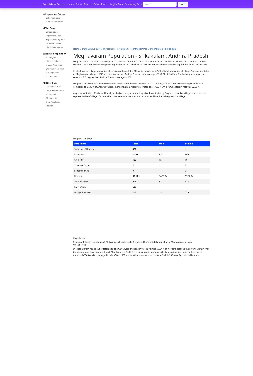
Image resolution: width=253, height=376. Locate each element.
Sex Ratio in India (53, 86)
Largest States (52, 32)
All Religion (51, 57)
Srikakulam (123, 48)
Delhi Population (53, 18)
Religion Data (116, 4)
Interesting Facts (133, 4)
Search (182, 4)
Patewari (49, 105)
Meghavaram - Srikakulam (163, 48)
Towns (104, 4)
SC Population (52, 94)
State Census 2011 (91, 48)
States (79, 4)
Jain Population (52, 76)
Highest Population (54, 47)
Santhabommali (139, 48)
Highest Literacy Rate (55, 39)
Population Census (54, 4)
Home (71, 4)
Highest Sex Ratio (53, 35)
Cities (96, 4)
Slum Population (53, 102)
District (87, 4)
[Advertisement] (141, 29)
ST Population (52, 98)
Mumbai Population (54, 21)
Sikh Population (53, 72)
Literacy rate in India (55, 90)
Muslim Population (54, 65)
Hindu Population (53, 61)
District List (109, 48)
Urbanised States (53, 43)
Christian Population (55, 69)
